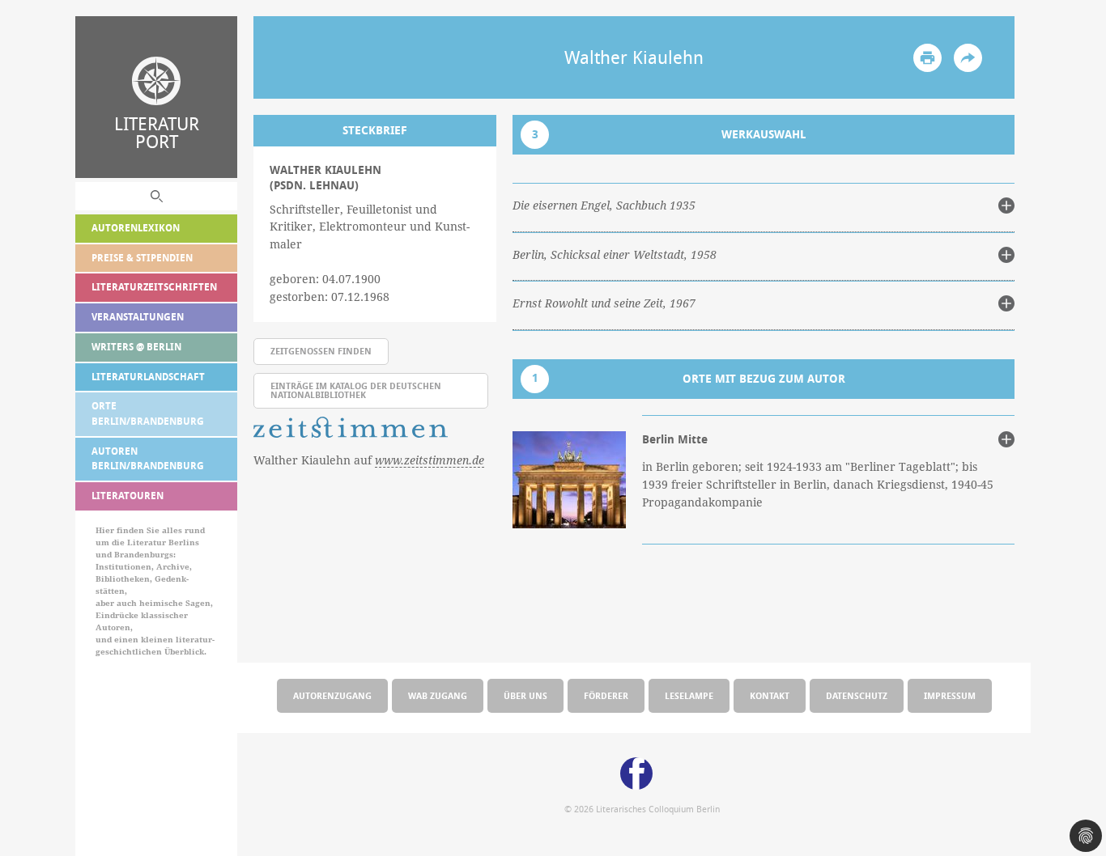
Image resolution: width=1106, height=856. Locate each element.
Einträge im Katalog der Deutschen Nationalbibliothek (355, 389)
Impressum (950, 695)
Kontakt (769, 695)
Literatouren (127, 495)
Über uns (525, 695)
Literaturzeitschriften (154, 287)
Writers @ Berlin (136, 347)
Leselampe (689, 695)
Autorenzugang (332, 695)
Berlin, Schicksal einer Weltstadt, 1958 (615, 254)
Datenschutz (856, 695)
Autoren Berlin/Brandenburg (147, 458)
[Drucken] (927, 58)
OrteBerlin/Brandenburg (147, 413)
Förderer (606, 695)
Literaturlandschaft (148, 377)
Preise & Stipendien (142, 258)
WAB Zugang (437, 695)
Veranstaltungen (137, 317)
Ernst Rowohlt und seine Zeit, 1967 (604, 303)
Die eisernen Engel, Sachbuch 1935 (604, 205)
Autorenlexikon (135, 228)
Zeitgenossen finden (321, 351)
